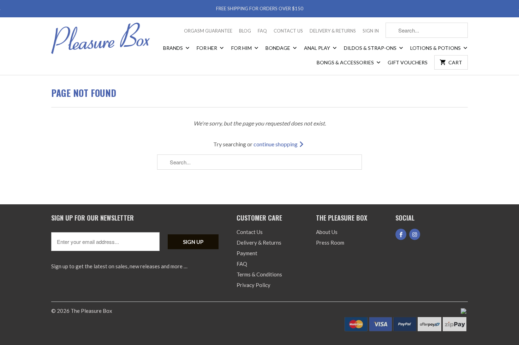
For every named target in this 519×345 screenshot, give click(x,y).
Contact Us (288, 31)
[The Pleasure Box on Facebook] (400, 234)
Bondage (278, 48)
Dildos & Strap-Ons (371, 48)
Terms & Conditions (259, 274)
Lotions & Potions (436, 48)
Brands (173, 48)
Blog (245, 31)
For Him (242, 48)
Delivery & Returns (333, 31)
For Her (207, 48)
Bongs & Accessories (346, 62)
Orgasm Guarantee (208, 31)
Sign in (371, 31)
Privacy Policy (253, 285)
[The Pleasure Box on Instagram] (414, 234)
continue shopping (276, 144)
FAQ (262, 31)
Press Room (330, 242)
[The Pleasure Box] (100, 41)
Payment (247, 253)
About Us (327, 232)
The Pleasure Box (91, 311)
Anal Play (317, 48)
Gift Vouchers (408, 62)
